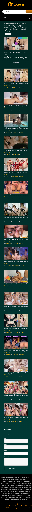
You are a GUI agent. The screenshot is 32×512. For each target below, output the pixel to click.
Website (6, 450)
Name (5, 438)
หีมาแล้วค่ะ (13, 52)
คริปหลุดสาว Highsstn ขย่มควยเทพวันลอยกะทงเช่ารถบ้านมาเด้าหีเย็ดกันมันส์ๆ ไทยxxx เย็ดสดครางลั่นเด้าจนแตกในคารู (16, 306)
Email (5, 444)
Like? (9, 33)
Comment (6, 456)
